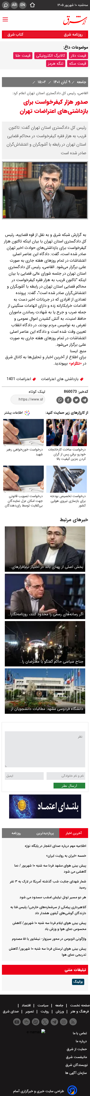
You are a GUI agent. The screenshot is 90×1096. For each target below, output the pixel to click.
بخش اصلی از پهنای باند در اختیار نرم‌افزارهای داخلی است (47, 567)
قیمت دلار (78, 56)
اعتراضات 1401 (19, 379)
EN (22, 5)
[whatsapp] (60, 400)
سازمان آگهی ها (76, 1073)
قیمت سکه (77, 64)
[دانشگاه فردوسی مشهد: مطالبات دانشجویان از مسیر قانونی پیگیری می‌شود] (45, 691)
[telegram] (84, 401)
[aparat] (35, 1021)
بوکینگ (78, 981)
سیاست (42, 1005)
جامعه (81, 82)
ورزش (60, 1011)
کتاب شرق (15, 34)
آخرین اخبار (74, 833)
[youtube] (17, 1021)
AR (14, 5)
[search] (6, 5)
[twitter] (76, 401)
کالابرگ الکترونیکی (50, 56)
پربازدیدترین (45, 833)
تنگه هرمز (55, 64)
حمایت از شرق (77, 1049)
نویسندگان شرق (77, 1065)
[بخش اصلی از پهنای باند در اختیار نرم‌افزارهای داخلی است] (45, 549)
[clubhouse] (26, 1021)
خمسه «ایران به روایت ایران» (66, 855)
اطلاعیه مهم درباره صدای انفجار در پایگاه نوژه (55, 846)
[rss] (73, 1021)
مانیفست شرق (77, 1057)
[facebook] (68, 401)
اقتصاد (26, 1005)
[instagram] (63, 1021)
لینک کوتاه (37, 392)
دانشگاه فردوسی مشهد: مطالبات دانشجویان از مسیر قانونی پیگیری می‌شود (47, 709)
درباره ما (82, 1041)
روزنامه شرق (73, 34)
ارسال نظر (69, 786)
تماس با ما (80, 1033)
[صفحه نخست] (31, 5)
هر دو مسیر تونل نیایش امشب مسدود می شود (53, 897)
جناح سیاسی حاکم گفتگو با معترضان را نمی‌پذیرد (52, 662)
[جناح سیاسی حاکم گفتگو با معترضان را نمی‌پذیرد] (45, 643)
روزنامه (16, 833)
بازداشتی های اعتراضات (60, 379)
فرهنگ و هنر (80, 1011)
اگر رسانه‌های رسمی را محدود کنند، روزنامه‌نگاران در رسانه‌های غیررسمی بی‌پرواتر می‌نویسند (45, 614)
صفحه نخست (79, 1005)
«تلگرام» (75, 363)
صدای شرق (11, 1011)
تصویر (29, 1011)
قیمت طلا (22, 56)
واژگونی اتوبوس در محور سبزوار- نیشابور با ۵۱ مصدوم (49, 939)
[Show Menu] (5, 17)
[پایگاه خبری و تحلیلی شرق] (75, 20)
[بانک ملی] (45, 817)
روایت (45, 1011)
